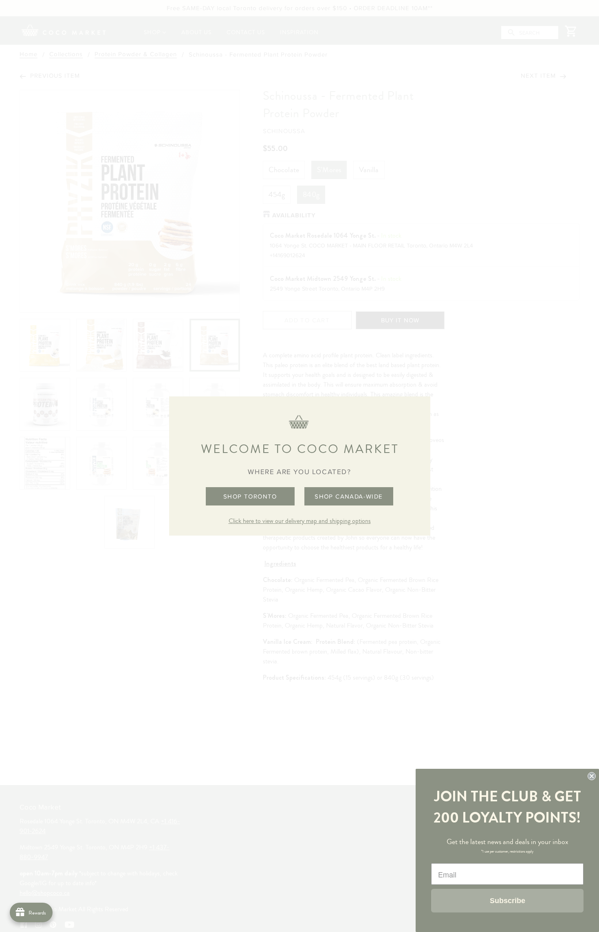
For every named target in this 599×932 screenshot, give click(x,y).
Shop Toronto (250, 496)
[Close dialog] (592, 776)
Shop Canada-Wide (349, 496)
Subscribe (507, 901)
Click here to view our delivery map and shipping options (300, 520)
